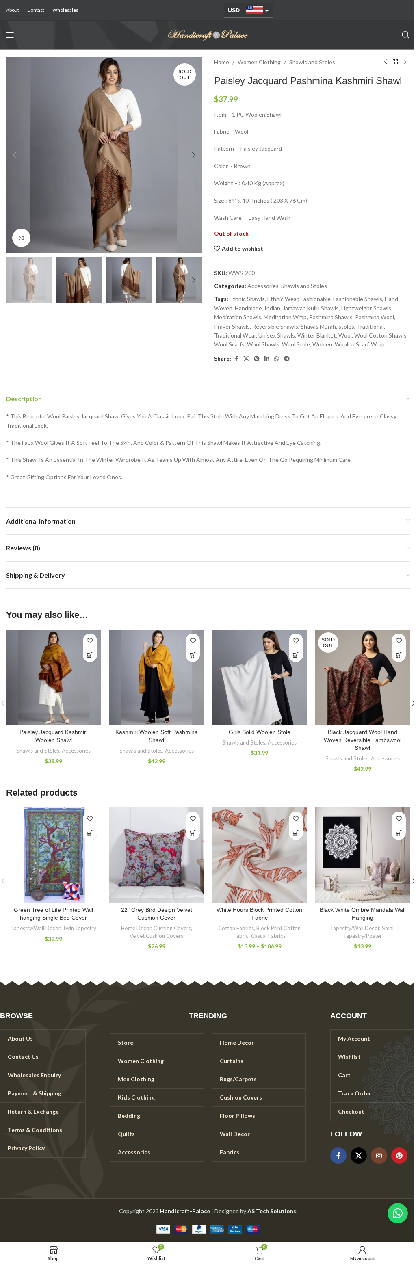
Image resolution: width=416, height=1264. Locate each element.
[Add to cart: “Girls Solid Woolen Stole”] (296, 655)
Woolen (322, 344)
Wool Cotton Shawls (380, 335)
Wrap (378, 344)
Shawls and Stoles (312, 61)
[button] (14, 155)
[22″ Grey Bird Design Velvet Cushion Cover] (156, 855)
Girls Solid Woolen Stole (259, 732)
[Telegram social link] (287, 358)
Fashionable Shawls (357, 298)
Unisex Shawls (276, 335)
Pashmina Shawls (331, 317)
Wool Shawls (263, 344)
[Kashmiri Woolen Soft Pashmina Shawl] (156, 677)
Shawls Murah (318, 326)
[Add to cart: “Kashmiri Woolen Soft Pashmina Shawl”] (193, 655)
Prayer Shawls (232, 326)
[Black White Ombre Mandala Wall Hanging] (362, 855)
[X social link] (246, 358)
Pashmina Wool (374, 317)
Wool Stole (296, 344)
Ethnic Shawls (247, 298)
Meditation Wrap (285, 317)
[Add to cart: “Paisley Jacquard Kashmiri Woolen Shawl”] (90, 655)
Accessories (263, 285)
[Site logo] (208, 34)
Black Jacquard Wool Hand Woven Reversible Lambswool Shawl (362, 740)
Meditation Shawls (237, 317)
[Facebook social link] (236, 358)
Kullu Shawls (323, 308)
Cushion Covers (172, 928)
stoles (346, 326)
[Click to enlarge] (21, 238)
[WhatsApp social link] (277, 358)
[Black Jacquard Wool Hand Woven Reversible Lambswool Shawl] (362, 677)
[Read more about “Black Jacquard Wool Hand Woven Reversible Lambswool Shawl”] (399, 655)
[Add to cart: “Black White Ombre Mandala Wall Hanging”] (399, 833)
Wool (345, 335)
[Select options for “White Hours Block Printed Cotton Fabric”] (296, 833)
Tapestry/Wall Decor (35, 928)
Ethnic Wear (282, 298)
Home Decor (136, 928)
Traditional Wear (235, 335)
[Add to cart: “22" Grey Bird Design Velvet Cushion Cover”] (193, 833)
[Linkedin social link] (267, 358)
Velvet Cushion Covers (156, 936)
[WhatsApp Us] (398, 1213)
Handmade (248, 308)
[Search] (406, 35)
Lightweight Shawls (366, 308)
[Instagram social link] (379, 1155)
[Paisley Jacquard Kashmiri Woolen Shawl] (53, 677)
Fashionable (316, 298)
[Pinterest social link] (256, 358)
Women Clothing (259, 61)
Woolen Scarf (351, 344)
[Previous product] (385, 62)
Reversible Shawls (275, 326)
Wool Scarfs (229, 344)
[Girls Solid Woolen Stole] (259, 677)
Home (221, 61)
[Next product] (405, 62)
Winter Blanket (316, 335)
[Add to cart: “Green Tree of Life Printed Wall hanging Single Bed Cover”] (90, 833)
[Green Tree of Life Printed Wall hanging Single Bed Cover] (53, 855)
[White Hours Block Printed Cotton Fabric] (259, 855)
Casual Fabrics (268, 936)
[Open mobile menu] (10, 35)
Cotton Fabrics (236, 928)
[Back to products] (395, 62)
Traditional (370, 326)
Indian (272, 308)
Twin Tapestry (79, 928)
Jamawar (293, 308)
